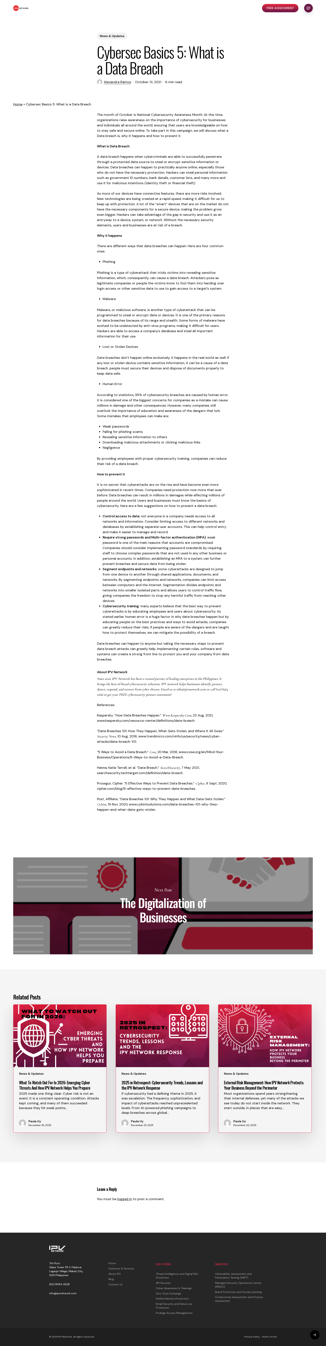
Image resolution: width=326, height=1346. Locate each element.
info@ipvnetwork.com (63, 1293)
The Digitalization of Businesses (163, 905)
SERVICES (221, 1264)
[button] (308, 8)
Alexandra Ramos (117, 82)
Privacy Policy (252, 1336)
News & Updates (112, 36)
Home (17, 104)
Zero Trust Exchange (168, 1293)
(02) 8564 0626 (59, 1284)
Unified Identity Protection (172, 1298)
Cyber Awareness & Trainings (174, 1288)
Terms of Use (269, 1336)
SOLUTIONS (163, 1264)
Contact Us (115, 1284)
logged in (124, 1199)
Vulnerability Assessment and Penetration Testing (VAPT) (233, 1275)
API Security (163, 1283)
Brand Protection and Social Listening (238, 1292)
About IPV (114, 1274)
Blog (111, 1279)
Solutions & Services (121, 1268)
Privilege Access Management (174, 1313)
